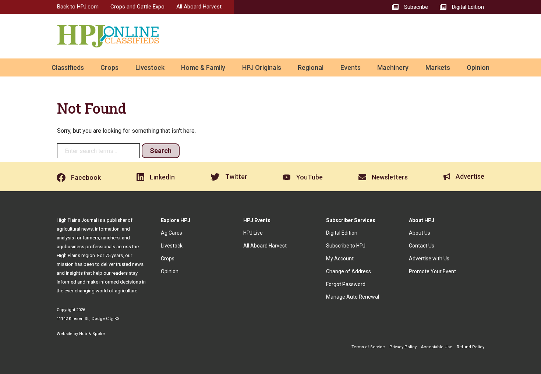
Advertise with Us (429, 258)
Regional (310, 67)
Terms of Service (368, 347)
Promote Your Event (432, 271)
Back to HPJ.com (78, 6)
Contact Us (421, 246)
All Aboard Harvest (199, 6)
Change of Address (348, 271)
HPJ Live (253, 233)
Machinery (393, 67)
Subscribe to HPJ (345, 246)
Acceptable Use (436, 347)
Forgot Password (345, 284)
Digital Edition (341, 233)
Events (350, 67)
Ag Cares (171, 233)
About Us (419, 233)
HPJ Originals (261, 67)
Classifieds (68, 67)
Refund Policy (470, 347)
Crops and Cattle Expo (137, 6)
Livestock (150, 67)
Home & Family (203, 67)
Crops (109, 67)
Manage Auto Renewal (352, 297)
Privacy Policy (403, 347)
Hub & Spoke (92, 333)
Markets (437, 67)
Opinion (478, 67)
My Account (340, 258)
